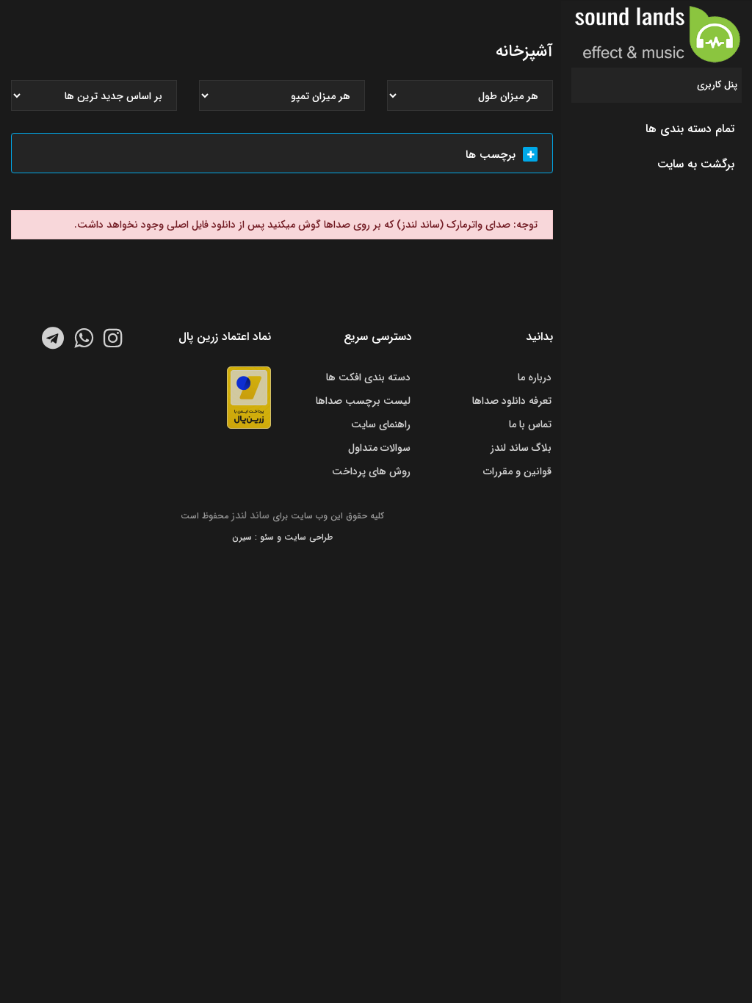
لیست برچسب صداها (363, 401)
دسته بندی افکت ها (368, 377)
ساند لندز (250, 515)
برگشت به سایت (695, 164)
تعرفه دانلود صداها (512, 401)
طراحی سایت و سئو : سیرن (282, 537)
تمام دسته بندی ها (690, 129)
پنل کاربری (717, 85)
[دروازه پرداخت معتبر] (249, 397)
